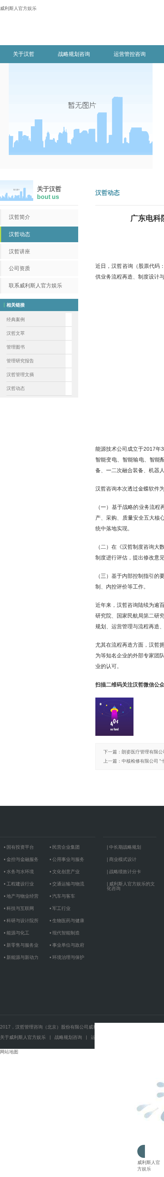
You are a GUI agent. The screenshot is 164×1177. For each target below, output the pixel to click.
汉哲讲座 (19, 251)
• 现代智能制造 (65, 933)
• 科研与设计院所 (21, 920)
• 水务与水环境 (19, 871)
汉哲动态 (19, 234)
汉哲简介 (19, 217)
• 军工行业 (60, 908)
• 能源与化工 (16, 933)
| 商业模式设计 (122, 859)
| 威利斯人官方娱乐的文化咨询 (131, 886)
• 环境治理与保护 (67, 957)
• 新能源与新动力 (21, 957)
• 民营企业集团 (65, 847)
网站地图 (9, 1052)
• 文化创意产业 (65, 871)
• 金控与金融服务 (21, 859)
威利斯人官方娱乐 (18, 8)
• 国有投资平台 (19, 847)
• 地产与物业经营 (21, 896)
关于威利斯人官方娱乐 (23, 1037)
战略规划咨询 (74, 54)
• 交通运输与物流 (67, 884)
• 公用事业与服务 (67, 859)
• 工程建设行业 (19, 884)
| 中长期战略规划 (124, 847)
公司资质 (19, 268)
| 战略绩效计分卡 (124, 871)
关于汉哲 (23, 54)
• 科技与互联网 (19, 908)
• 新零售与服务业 (21, 945)
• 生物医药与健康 (67, 920)
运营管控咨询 (130, 54)
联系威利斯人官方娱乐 (35, 285)
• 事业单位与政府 (67, 945)
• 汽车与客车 (62, 896)
